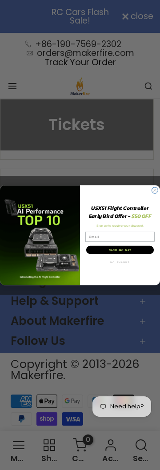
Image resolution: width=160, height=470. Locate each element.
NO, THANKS (120, 262)
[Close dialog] (155, 190)
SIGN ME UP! (120, 249)
